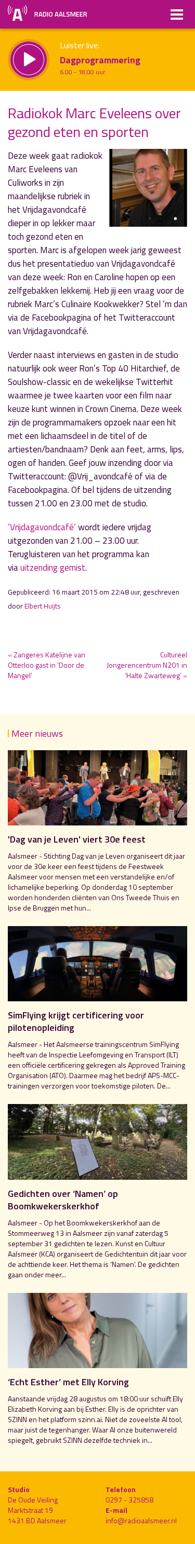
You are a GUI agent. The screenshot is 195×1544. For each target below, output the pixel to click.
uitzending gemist (52, 567)
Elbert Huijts (42, 606)
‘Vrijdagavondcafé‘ (42, 527)
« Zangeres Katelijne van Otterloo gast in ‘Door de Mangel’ (46, 665)
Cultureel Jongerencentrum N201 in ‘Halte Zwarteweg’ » (147, 665)
